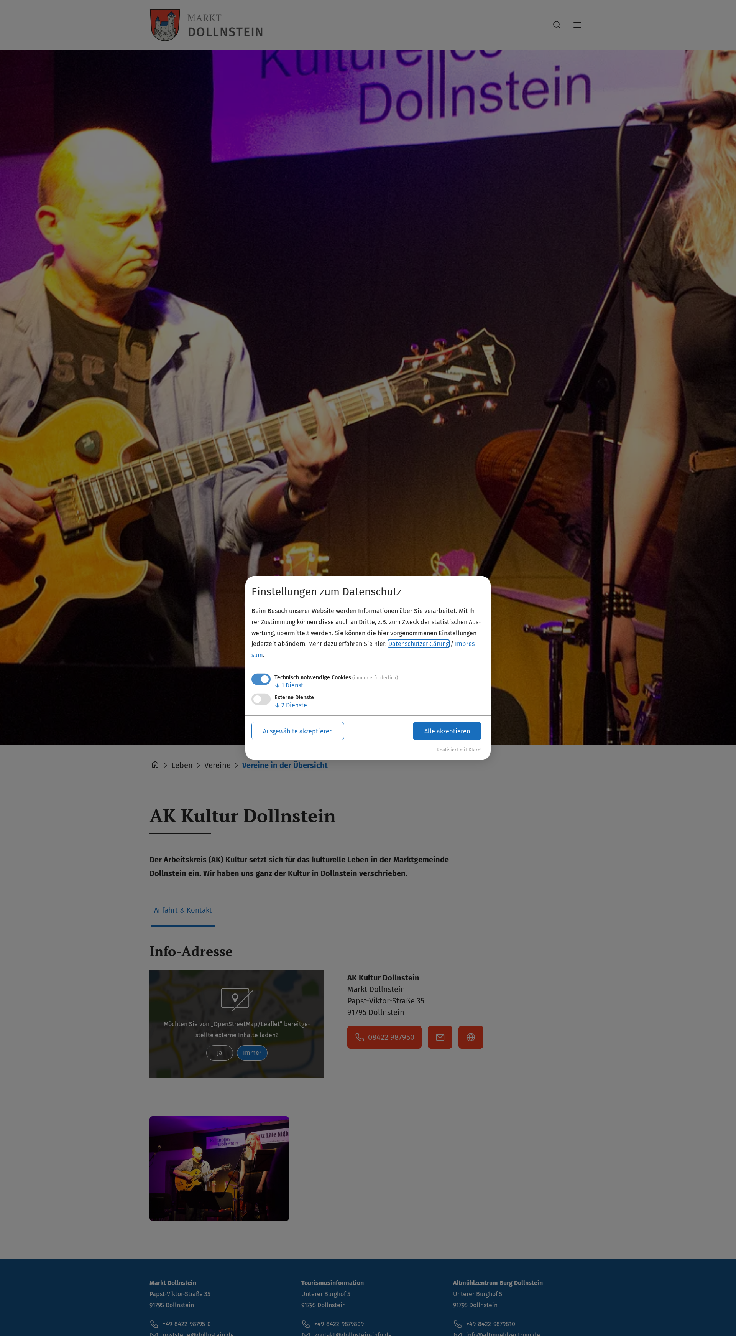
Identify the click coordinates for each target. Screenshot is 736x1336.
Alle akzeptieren (447, 731)
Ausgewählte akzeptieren (298, 731)
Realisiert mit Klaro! (459, 750)
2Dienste (290, 705)
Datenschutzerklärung (418, 643)
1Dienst (288, 685)
